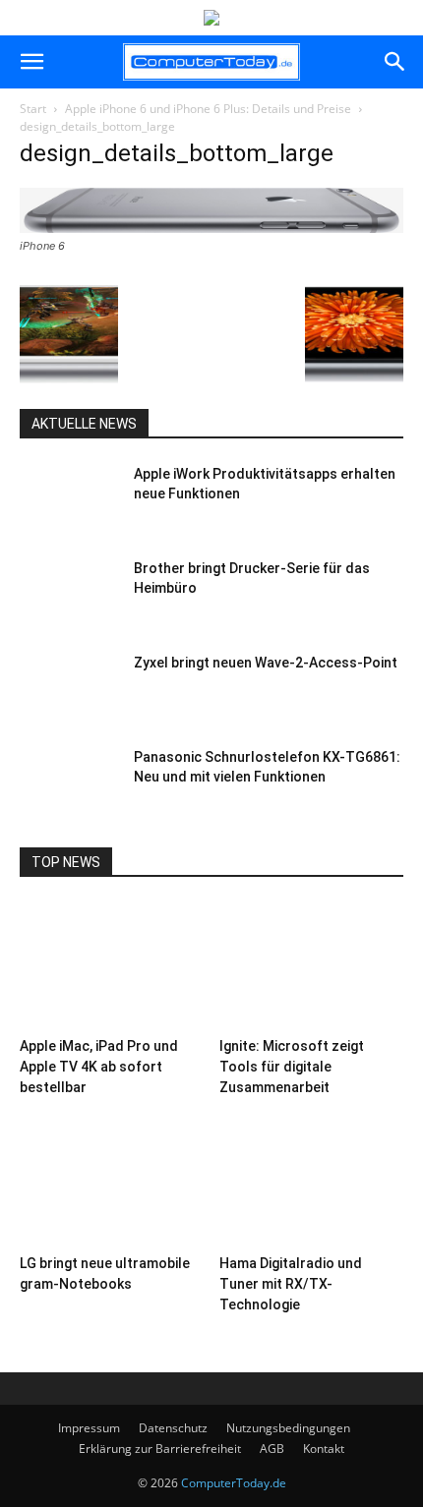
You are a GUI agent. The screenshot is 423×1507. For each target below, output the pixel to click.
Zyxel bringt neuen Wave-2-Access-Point (265, 662)
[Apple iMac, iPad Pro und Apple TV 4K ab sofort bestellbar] (112, 965)
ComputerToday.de (233, 1483)
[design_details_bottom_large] (211, 227)
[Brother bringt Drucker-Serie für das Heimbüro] (69, 592)
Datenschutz (173, 1428)
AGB (272, 1448)
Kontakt (323, 1448)
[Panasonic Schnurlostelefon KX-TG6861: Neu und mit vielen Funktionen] (69, 781)
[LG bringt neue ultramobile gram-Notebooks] (112, 1183)
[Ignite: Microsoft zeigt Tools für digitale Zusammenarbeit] (311, 965)
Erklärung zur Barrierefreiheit (160, 1448)
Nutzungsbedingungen (288, 1428)
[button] (31, 61)
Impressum (89, 1428)
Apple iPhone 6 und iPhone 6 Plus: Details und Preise (208, 108)
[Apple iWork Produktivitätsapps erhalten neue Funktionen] (69, 498)
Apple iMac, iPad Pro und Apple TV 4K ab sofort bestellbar (99, 1066)
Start (33, 108)
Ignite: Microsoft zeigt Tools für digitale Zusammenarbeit (291, 1066)
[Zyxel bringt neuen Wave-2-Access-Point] (69, 687)
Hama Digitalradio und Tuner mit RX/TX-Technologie (290, 1283)
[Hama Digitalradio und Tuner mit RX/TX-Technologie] (311, 1183)
